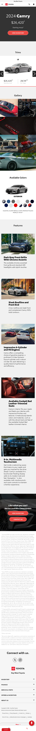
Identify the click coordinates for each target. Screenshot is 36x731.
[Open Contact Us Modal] (27, 728)
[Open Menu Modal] (2, 4)
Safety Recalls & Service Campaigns (18, 717)
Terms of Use (5, 717)
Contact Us (18, 519)
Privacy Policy (5, 713)
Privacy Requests (13, 713)
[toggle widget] (31, 723)
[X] (15, 660)
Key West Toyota (14, 708)
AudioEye (30, 717)
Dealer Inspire (23, 710)
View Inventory (18, 33)
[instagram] (20, 660)
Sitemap (28, 713)
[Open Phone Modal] (29, 4)
